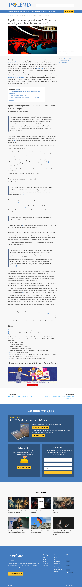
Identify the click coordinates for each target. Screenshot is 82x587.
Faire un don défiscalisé (15, 573)
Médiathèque (52, 11)
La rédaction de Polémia (68, 51)
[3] (48, 162)
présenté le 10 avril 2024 (15, 62)
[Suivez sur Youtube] (67, 572)
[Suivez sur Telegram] (67, 559)
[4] (23, 194)
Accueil (9, 15)
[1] (29, 111)
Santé (65, 62)
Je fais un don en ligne (24, 467)
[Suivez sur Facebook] (67, 568)
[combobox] (55, 5)
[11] (23, 301)
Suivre (68, 561)
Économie (37, 11)
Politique (22, 11)
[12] (48, 313)
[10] (23, 292)
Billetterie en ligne (32, 385)
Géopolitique (44, 11)
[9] (38, 280)
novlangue (39, 68)
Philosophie (61, 62)
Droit (65, 58)
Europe (32, 11)
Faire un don (68, 11)
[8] (16, 266)
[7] (22, 225)
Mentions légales (70, 585)
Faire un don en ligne (38, 435)
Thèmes (16, 11)
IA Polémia (10, 11)
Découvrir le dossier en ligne (40, 427)
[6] (25, 207)
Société (27, 11)
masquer (17, 89)
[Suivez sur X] (67, 563)
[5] (18, 202)
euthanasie (66, 60)
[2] (14, 140)
